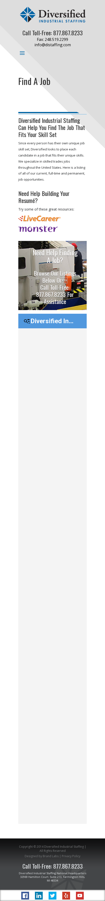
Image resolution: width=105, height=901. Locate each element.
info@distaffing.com (52, 44)
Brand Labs (51, 856)
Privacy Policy (71, 856)
